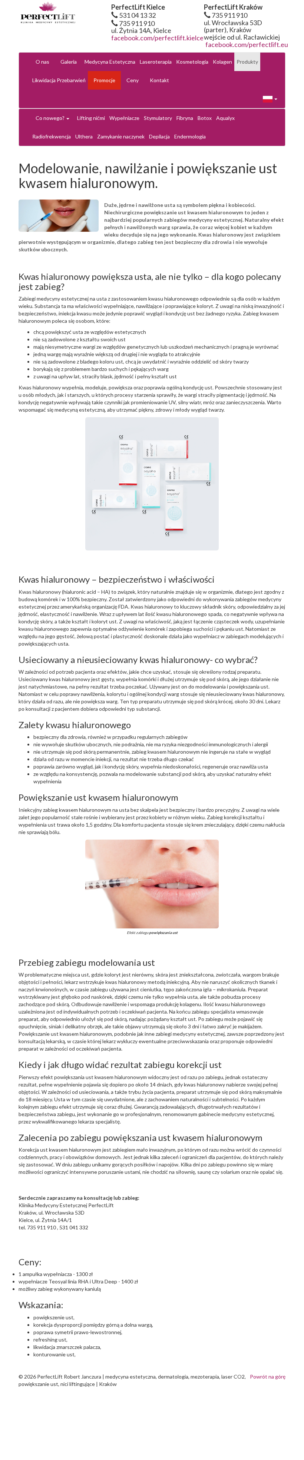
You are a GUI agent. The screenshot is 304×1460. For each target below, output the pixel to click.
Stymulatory (158, 118)
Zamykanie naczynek (121, 136)
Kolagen (222, 61)
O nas (42, 61)
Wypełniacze (124, 118)
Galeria (68, 61)
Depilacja (159, 136)
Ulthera (84, 136)
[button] (270, 99)
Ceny (132, 80)
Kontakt (159, 80)
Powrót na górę (267, 1376)
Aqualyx (225, 118)
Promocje (104, 80)
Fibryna (184, 118)
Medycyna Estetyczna (110, 61)
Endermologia (190, 136)
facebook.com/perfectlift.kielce (157, 38)
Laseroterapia (156, 61)
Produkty (247, 61)
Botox (205, 118)
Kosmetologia (192, 61)
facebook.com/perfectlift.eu (246, 44)
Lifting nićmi (91, 118)
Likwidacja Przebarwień (59, 80)
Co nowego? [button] (51, 118)
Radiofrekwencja (51, 136)
